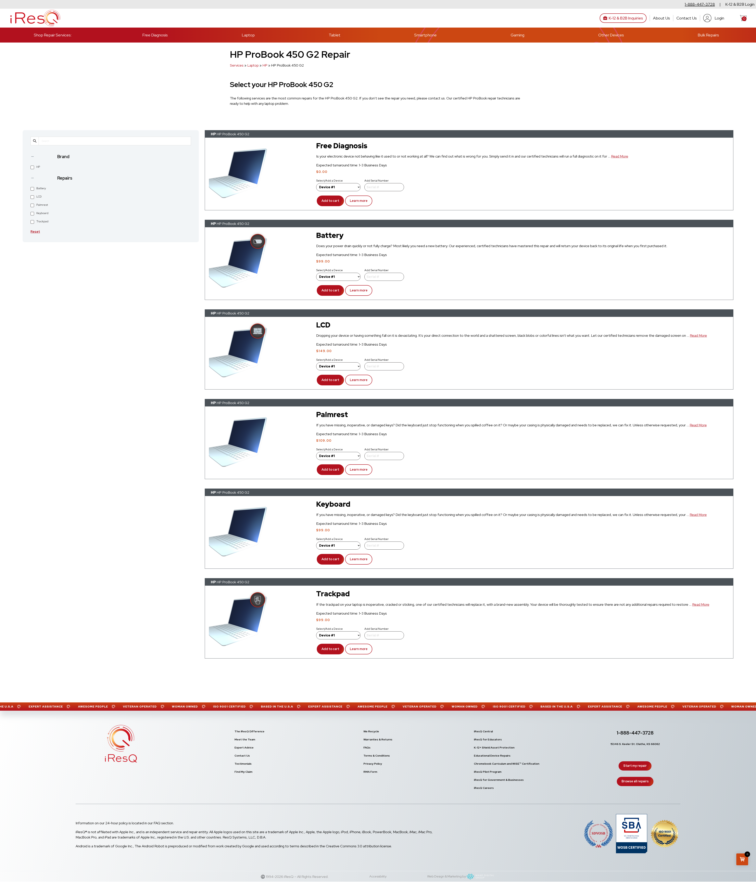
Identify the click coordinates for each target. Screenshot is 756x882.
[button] (742, 859)
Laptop (248, 35)
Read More (619, 156)
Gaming (517, 35)
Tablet (334, 35)
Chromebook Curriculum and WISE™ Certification (506, 763)
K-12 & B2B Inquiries (626, 18)
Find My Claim (243, 771)
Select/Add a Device (329, 180)
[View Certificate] (664, 834)
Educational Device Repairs (492, 755)
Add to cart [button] (330, 201)
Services (237, 65)
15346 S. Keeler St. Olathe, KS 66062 (635, 744)
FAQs (367, 747)
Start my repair (635, 766)
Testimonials (243, 763)
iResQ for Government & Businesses (499, 780)
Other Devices (611, 35)
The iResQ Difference (249, 731)
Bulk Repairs (708, 35)
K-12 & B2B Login (739, 4)
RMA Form (370, 771)
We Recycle (371, 731)
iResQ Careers (484, 788)
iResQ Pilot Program (487, 771)
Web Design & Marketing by (446, 876)
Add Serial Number (376, 180)
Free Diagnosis (155, 35)
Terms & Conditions (376, 755)
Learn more (356, 202)
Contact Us (686, 18)
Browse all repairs (635, 781)
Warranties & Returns (377, 739)
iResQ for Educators (488, 739)
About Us (661, 18)
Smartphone (425, 35)
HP (264, 65)
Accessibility (377, 876)
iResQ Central (483, 731)
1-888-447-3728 (700, 4)
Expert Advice (244, 747)
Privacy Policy (372, 763)
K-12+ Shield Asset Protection (494, 747)
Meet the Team (244, 739)
